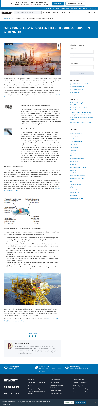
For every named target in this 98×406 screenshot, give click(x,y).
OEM (71, 181)
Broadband (73, 139)
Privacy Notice (6, 404)
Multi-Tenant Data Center (77, 176)
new (31, 326)
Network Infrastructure (77, 178)
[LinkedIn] (17, 388)
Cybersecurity (74, 150)
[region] (49, 402)
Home (6, 18)
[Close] (95, 402)
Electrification (74, 161)
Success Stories (74, 193)
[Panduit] (7, 12)
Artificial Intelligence (76, 133)
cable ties (35, 326)
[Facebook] (5, 388)
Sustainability (73, 195)
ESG (71, 156)
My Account (92, 8)
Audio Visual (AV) (74, 136)
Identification (74, 173)
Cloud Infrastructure (76, 142)
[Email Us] (6, 367)
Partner (66, 8)
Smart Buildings (74, 190)
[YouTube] (13, 388)
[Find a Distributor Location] (67, 367)
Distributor (74, 8)
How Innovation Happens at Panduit (80, 122)
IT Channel (73, 170)
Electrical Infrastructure (77, 159)
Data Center (73, 153)
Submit (81, 73)
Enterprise (73, 164)
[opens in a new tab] (29, 335)
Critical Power (74, 147)
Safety (71, 187)
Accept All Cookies (80, 402)
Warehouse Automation (77, 198)
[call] (36, 367)
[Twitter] (9, 388)
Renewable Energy (75, 184)
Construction (9, 44)
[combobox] (26, 12)
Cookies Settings (69, 402)
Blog (12, 18)
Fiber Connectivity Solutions (78, 167)
